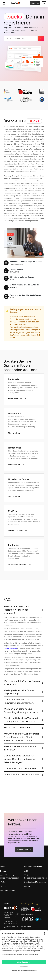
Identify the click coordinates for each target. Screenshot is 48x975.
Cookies (27, 886)
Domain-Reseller (10, 648)
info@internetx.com (12, 926)
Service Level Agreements (35, 882)
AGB (26, 871)
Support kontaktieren (33, 867)
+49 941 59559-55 (11, 924)
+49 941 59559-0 (11, 922)
